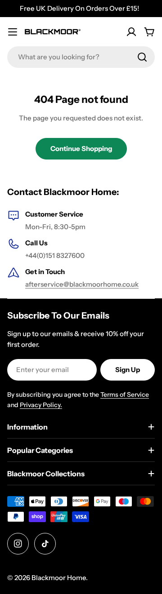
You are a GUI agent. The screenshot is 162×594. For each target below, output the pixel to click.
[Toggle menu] (12, 32)
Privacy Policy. (41, 405)
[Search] (142, 57)
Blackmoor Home (59, 577)
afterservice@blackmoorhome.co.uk (82, 284)
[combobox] (81, 57)
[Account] (131, 32)
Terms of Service (124, 394)
